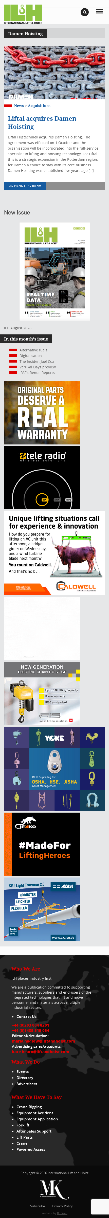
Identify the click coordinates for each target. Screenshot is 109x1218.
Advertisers (26, 1083)
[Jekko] (42, 874)
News (19, 105)
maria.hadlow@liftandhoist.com (43, 1041)
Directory (24, 1077)
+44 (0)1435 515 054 (30, 1030)
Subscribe (37, 1206)
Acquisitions (39, 105)
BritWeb (62, 1213)
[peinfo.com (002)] (42, 658)
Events (22, 1071)
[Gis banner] (42, 723)
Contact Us (26, 1016)
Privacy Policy (62, 1206)
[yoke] (54, 809)
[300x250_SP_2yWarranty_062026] (42, 443)
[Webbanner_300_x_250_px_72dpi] (42, 508)
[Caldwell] (54, 593)
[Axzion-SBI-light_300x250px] (42, 939)
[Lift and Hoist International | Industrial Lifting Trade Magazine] (23, 14)
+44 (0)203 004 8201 (30, 1025)
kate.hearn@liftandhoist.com (40, 1051)
